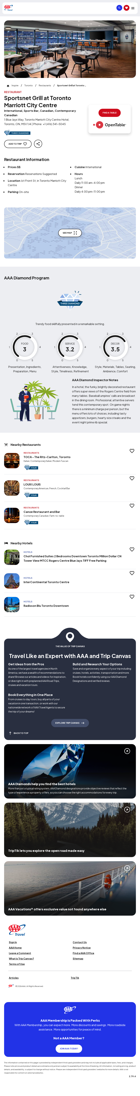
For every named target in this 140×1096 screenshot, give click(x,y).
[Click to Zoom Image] (70, 49)
